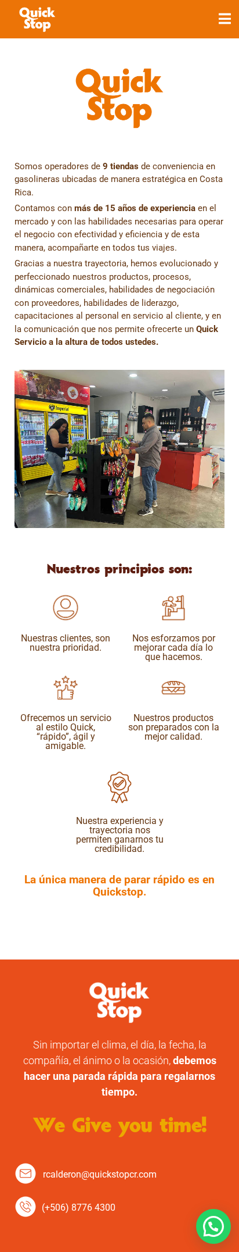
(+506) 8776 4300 (78, 1207)
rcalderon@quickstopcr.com (100, 1174)
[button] (213, 1226)
